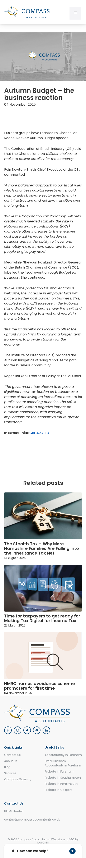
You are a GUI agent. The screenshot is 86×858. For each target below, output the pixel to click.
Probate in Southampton (63, 778)
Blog (7, 767)
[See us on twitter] (27, 730)
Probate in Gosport (58, 790)
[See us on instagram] (17, 730)
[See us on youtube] (36, 730)
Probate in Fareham (59, 771)
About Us (10, 761)
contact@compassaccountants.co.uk (32, 819)
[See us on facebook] (8, 730)
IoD (46, 432)
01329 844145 (14, 811)
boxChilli (43, 843)
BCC (39, 432)
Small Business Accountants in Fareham (63, 763)
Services (10, 773)
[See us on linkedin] (46, 730)
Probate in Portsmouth (61, 784)
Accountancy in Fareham (63, 755)
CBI (32, 432)
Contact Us (12, 755)
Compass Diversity (17, 779)
